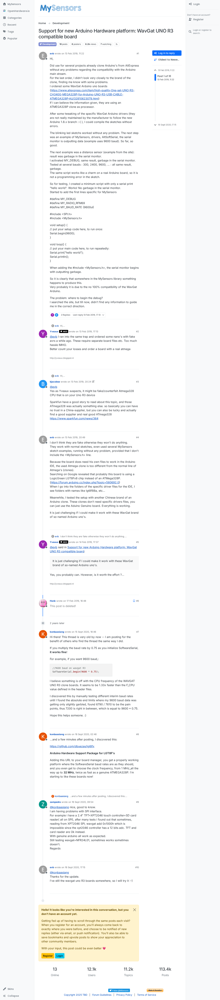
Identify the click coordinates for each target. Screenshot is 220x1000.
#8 (137, 734)
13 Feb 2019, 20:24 (81, 381)
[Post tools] (136, 315)
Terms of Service (146, 994)
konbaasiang (57, 631)
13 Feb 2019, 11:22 (74, 53)
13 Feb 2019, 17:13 (88, 331)
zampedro (55, 802)
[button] (17, 989)
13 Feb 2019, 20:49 (75, 437)
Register (48, 955)
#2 (137, 331)
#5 (137, 542)
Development (49, 44)
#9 (137, 802)
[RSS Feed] (116, 44)
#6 (137, 600)
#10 (137, 867)
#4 (137, 437)
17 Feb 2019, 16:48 (76, 600)
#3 (137, 381)
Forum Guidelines (101, 994)
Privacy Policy (124, 994)
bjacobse (55, 381)
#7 (137, 631)
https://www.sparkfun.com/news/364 (74, 418)
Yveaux (54, 331)
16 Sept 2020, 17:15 (75, 867)
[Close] (134, 910)
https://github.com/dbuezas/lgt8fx (72, 746)
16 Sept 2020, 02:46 (86, 734)
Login (60, 955)
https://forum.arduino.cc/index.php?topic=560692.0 (85, 482)
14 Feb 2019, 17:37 (88, 542)
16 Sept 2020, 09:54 (82, 802)
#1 (138, 53)
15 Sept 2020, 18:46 (85, 631)
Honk (53, 600)
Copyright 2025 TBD (75, 994)
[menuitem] (203, 4)
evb (52, 53)
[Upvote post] (123, 315)
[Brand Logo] (60, 8)
